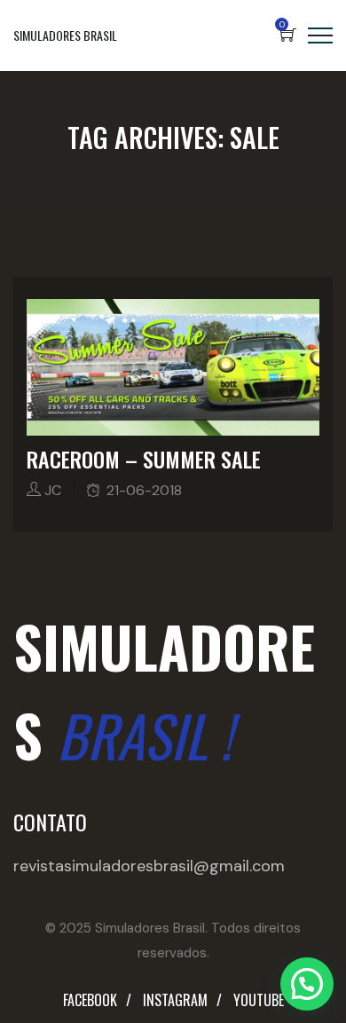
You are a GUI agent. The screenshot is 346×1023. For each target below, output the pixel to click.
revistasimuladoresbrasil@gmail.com (149, 866)
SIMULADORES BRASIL (65, 35)
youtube (258, 1000)
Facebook (90, 1000)
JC (52, 490)
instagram (175, 1000)
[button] (307, 984)
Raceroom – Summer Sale (144, 459)
